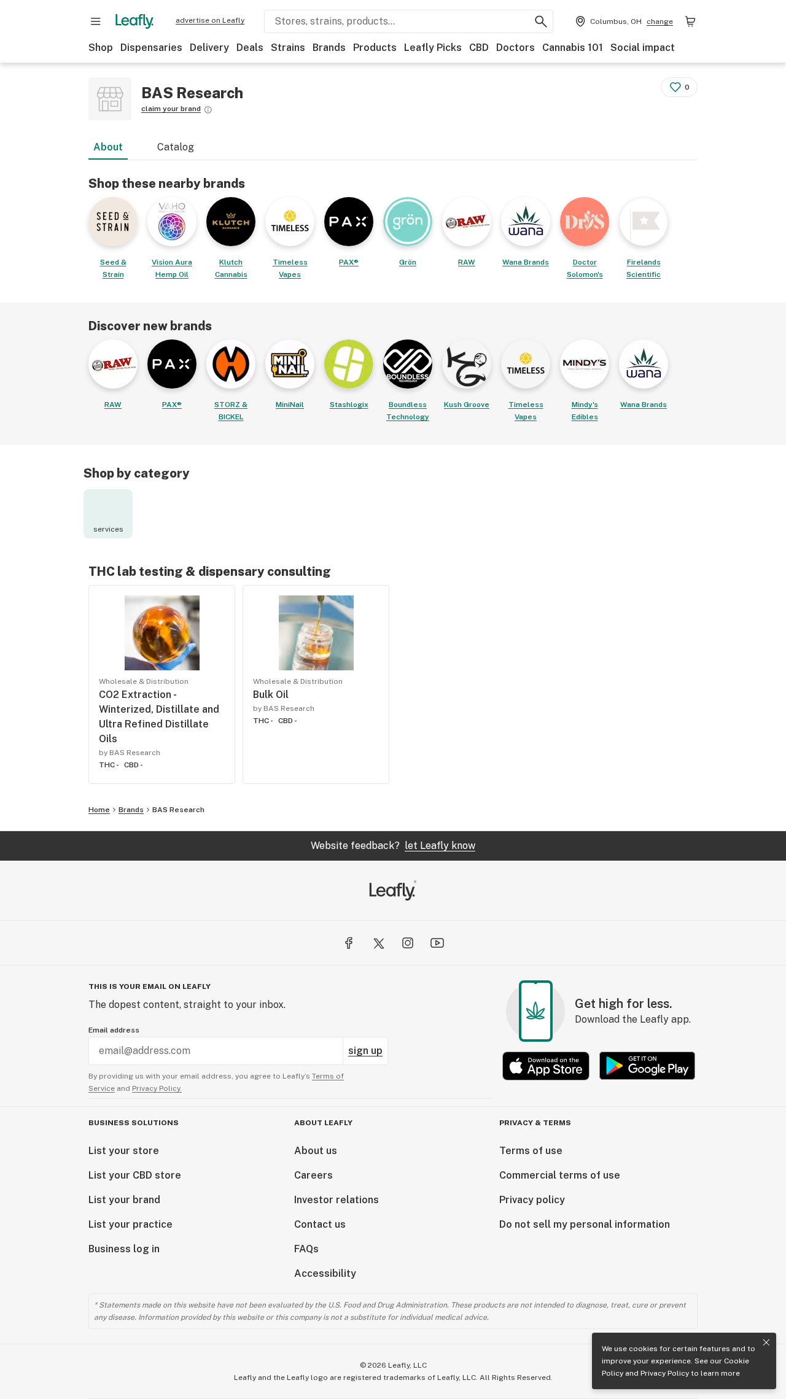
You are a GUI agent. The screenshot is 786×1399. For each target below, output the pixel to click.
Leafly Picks (433, 47)
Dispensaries (151, 47)
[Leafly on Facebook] (349, 943)
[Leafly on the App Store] (546, 1066)
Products (375, 47)
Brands (329, 47)
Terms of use (530, 1151)
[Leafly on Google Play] (647, 1066)
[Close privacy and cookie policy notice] (766, 1342)
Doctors (515, 47)
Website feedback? (393, 845)
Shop (100, 47)
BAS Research (178, 809)
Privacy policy (532, 1200)
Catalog (175, 147)
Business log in (124, 1249)
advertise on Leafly (210, 20)
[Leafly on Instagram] (407, 943)
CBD (479, 47)
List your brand (124, 1200)
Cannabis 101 (572, 47)
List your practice (130, 1224)
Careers (313, 1175)
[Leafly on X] (378, 943)
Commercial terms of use (559, 1175)
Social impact (642, 47)
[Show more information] (208, 110)
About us (315, 1151)
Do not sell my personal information (584, 1224)
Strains (288, 47)
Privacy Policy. (157, 1088)
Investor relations (336, 1200)
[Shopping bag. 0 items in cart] (690, 21)
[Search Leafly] (541, 21)
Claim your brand (171, 108)
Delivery (209, 47)
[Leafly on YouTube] (437, 943)
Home (99, 809)
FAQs (306, 1249)
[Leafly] (134, 21)
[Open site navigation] (95, 21)
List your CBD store (134, 1175)
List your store (123, 1151)
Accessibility (325, 1273)
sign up (365, 1050)
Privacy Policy (664, 1373)
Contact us (320, 1224)
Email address (113, 1030)
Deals (249, 47)
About (108, 147)
